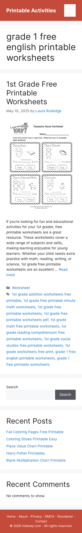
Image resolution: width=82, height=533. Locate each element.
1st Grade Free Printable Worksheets (31, 93)
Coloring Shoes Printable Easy (31, 439)
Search (12, 387)
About (23, 516)
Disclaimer (65, 516)
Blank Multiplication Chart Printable (36, 460)
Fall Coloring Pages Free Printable (34, 432)
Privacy (36, 516)
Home (11, 516)
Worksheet (21, 288)
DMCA (49, 516)
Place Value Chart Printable (29, 446)
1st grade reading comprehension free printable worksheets (36, 332)
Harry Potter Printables (25, 453)
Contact (41, 521)
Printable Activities (31, 10)
